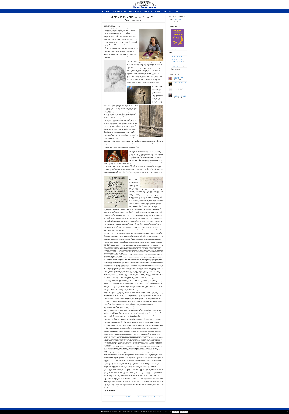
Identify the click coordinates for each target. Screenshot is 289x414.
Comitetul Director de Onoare (120, 11)
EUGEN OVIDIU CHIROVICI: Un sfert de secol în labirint (180, 83)
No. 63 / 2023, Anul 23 (177, 66)
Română (176, 11)
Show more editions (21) (177, 69)
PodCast (164, 11)
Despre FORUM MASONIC (135, 11)
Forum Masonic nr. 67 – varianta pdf (179, 77)
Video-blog (157, 11)
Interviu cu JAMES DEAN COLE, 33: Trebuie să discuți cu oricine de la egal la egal (180, 95)
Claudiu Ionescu (177, 19)
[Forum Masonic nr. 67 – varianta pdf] (170, 78)
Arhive (108, 11)
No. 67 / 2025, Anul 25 (177, 56)
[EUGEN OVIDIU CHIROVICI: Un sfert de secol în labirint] (170, 84)
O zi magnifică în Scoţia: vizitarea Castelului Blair (150, 396)
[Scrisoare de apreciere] (170, 90)
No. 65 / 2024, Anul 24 (177, 61)
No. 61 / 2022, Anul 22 (112, 392)
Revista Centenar (148, 11)
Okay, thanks (175, 411)
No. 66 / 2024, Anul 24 (177, 59)
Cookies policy (183, 411)
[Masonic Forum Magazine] (144, 1)
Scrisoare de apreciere (179, 88)
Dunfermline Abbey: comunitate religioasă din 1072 (117, 396)
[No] (287, 412)
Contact (170, 11)
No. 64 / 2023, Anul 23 (177, 64)
